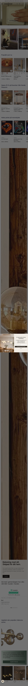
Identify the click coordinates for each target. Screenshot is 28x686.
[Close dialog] (0, 334)
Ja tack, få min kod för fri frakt (21, 346)
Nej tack (21, 348)
